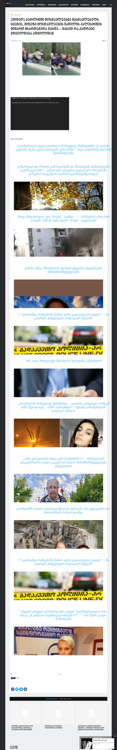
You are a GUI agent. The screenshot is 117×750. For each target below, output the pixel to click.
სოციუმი (74, 5)
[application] (40, 113)
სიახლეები (29, 5)
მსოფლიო (52, 5)
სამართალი (63, 5)
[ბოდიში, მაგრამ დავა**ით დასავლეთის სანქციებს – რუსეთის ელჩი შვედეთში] (25, 713)
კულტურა (96, 5)
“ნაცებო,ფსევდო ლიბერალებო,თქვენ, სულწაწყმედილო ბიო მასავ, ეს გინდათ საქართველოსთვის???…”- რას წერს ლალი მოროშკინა (63, 615)
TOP (18, 678)
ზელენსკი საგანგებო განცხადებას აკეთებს (53, 727)
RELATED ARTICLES (51, 699)
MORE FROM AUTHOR (65, 699)
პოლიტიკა (41, 5)
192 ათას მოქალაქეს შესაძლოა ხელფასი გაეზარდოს (63, 361)
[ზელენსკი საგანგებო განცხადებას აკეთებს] (58, 713)
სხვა (104, 5)
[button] (109, 5)
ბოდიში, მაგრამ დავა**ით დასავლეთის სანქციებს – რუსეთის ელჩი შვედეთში (22, 728)
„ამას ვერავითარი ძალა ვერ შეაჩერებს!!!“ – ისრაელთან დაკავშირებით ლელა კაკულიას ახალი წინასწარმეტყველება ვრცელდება (63, 462)
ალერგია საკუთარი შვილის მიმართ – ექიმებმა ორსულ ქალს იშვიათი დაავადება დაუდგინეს (91, 728)
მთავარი (12, 10)
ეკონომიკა (84, 5)
